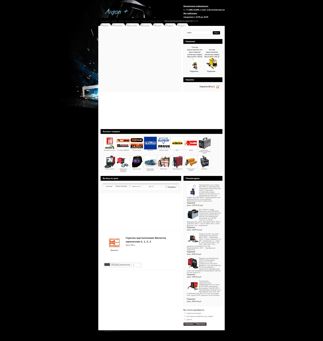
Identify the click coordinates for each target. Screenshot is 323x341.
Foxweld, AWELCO (123, 150)
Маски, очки (137, 169)
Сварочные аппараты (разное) (152, 21)
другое (189, 319)
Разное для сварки (190, 169)
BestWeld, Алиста (109, 150)
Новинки (204, 169)
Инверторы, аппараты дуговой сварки (204, 151)
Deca (177, 150)
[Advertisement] (161, 111)
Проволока (163, 169)
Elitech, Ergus (163, 150)
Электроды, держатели (150, 169)
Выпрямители (177, 169)
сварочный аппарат (194, 313)
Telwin (191, 150)
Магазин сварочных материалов (129, 21)
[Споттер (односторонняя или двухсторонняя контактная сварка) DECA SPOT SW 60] (195, 64)
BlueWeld (150, 150)
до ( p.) (151, 186)
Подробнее (191, 203)
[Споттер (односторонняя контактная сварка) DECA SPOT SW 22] (212, 64)
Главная (114, 21)
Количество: (125, 265)
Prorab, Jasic (137, 150)
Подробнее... (195, 71)
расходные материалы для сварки (200, 316)
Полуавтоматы (109, 169)
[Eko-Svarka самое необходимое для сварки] (116, 12)
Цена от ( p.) (136, 186)
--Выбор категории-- (121, 186)
